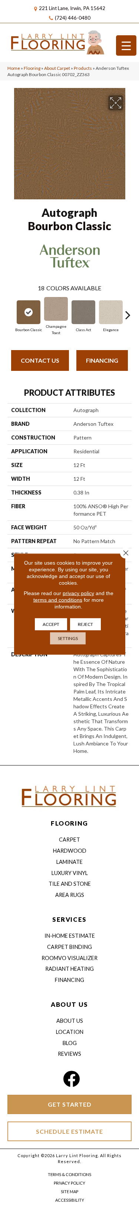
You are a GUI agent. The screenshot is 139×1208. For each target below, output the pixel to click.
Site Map (69, 1191)
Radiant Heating (69, 969)
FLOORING (69, 823)
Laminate (69, 862)
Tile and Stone (70, 884)
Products (83, 68)
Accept (51, 624)
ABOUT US (69, 1004)
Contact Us (40, 360)
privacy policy (78, 593)
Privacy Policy (69, 1183)
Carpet (69, 839)
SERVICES (69, 919)
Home (13, 68)
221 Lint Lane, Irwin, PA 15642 (72, 8)
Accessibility (69, 1200)
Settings (68, 638)
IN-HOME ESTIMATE (69, 936)
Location (69, 1032)
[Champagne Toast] (56, 309)
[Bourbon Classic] (28, 312)
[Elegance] (111, 312)
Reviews (69, 1054)
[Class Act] (83, 312)
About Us (69, 1021)
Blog (70, 1043)
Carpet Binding (69, 947)
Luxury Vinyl (70, 873)
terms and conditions (57, 600)
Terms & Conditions (69, 1174)
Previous (11, 311)
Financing (102, 360)
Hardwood (69, 851)
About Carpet (57, 68)
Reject (85, 624)
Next (127, 311)
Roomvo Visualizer (69, 958)
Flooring (32, 68)
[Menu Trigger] (126, 45)
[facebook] (71, 1079)
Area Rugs (69, 895)
